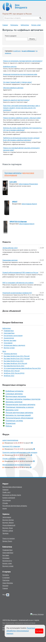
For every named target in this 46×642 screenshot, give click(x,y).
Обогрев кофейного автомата (13, 88)
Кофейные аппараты (14, 391)
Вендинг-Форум (8, 522)
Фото (4, 351)
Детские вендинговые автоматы (19, 412)
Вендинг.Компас (8, 520)
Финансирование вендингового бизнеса (16, 465)
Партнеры (5, 580)
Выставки (5, 555)
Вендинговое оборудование (12, 487)
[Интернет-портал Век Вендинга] (23, 6)
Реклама (5, 585)
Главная (5, 25)
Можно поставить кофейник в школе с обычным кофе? (22, 118)
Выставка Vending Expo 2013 (13, 361)
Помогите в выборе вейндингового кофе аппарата (19, 452)
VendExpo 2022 (9, 375)
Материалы (14, 25)
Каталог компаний (8, 497)
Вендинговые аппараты (14, 384)
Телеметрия (10, 423)
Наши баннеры (7, 583)
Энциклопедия (9, 338)
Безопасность (7, 561)
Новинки (5, 489)
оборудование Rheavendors (28, 184)
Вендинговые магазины (16, 396)
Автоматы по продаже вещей (18, 415)
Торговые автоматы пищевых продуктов (23, 399)
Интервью (5, 558)
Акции (4, 508)
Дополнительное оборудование (19, 418)
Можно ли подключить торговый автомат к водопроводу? (22, 61)
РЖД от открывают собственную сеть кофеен (17, 282)
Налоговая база (9, 333)
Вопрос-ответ (36, 25)
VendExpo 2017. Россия (12, 371)
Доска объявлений (11, 310)
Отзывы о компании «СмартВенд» (14, 459)
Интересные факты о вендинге (14, 345)
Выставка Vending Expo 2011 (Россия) (17, 356)
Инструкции (6, 500)
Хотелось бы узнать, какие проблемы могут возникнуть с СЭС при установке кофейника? (22, 129)
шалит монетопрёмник (10, 440)
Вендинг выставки (10, 340)
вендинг (31, 620)
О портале (6, 577)
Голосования (8, 343)
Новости (6, 242)
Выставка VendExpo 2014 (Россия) (15, 363)
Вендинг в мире (9, 348)
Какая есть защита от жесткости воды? (16, 100)
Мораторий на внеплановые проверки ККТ (17, 293)
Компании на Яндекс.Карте (11, 495)
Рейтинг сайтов (7, 530)
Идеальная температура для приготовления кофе (20, 74)
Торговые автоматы (12, 173)
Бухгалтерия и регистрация (13, 335)
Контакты (5, 575)
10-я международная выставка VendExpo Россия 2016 (22, 368)
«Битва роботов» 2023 (10, 248)
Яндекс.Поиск (7, 541)
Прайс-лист (6, 492)
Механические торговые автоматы (20, 404)
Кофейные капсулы (10, 66)
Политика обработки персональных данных (21, 631)
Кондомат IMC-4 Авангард (11, 446)
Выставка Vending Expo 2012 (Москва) (17, 358)
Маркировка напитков (9, 260)
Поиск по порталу (8, 538)
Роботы (9, 426)
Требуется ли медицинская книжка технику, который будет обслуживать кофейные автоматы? (21, 139)
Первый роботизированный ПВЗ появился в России (20, 272)
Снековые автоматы (14, 393)
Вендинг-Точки (7, 528)
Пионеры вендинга (10, 353)
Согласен (39, 631)
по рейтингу (17, 51)
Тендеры (5, 533)
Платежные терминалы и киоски (20, 407)
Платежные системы (14, 420)
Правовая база (9, 330)
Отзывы (5, 503)
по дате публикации (28, 51)
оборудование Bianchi (29, 204)
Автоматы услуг (12, 410)
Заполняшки (6, 517)
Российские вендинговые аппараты (14, 506)
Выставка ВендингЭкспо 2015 (14, 366)
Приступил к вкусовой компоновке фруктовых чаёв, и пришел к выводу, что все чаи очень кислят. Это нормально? (21, 107)
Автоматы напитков (14, 401)
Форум (5, 434)
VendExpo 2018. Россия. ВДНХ (14, 373)
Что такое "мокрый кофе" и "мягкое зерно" (17, 82)
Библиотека (25, 25)
